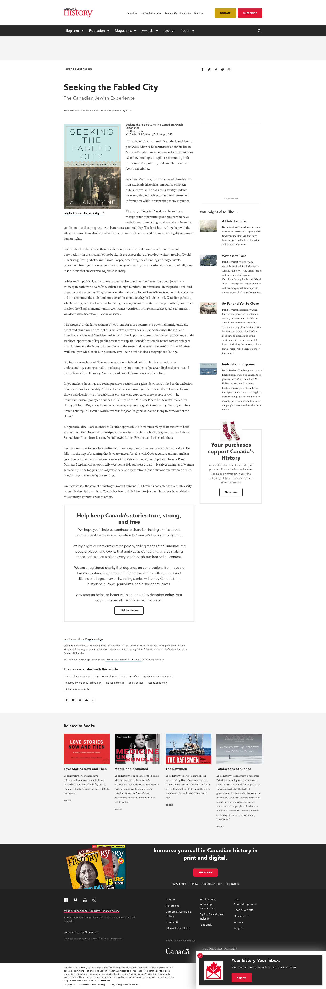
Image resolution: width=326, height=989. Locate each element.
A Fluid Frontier (234, 221)
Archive (169, 31)
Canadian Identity (157, 682)
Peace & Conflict (130, 676)
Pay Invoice (232, 883)
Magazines (124, 31)
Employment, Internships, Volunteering (208, 904)
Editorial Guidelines (178, 928)
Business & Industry (105, 676)
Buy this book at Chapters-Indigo (84, 213)
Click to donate (129, 610)
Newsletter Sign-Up (151, 13)
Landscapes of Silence (233, 769)
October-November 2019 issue (123, 659)
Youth (186, 31)
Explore (73, 31)
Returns (238, 922)
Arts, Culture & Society (77, 676)
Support (238, 928)
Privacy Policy (115, 985)
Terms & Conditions (131, 985)
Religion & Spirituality (77, 689)
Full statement (103, 980)
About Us (132, 13)
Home (67, 69)
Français (198, 13)
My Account (178, 883)
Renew (194, 883)
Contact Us (171, 13)
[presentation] (208, 226)
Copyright (68, 985)
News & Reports (243, 910)
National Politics (115, 682)
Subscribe (250, 13)
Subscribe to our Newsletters (81, 932)
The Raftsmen (176, 769)
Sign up (242, 977)
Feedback (185, 13)
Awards (148, 31)
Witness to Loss (234, 256)
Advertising (173, 905)
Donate (225, 13)
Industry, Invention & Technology (83, 682)
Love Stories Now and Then (85, 769)
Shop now (231, 492)
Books (88, 69)
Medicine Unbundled (131, 769)
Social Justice (136, 682)
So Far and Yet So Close (240, 303)
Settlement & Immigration (157, 676)
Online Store (241, 916)
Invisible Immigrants (238, 364)
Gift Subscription (212, 883)
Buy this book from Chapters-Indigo (83, 639)
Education (97, 31)
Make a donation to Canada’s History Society (91, 910)
